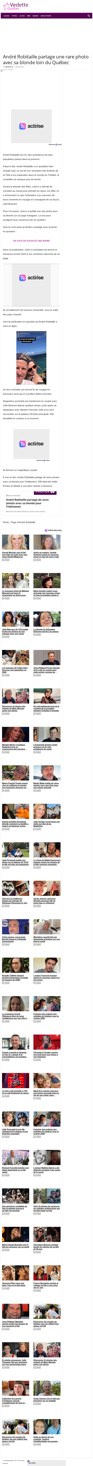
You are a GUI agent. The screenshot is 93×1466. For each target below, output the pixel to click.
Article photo (46, 16)
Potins (14, 16)
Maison (35, 16)
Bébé (28, 16)
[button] (88, 16)
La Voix (22, 16)
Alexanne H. (9, 67)
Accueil (7, 16)
